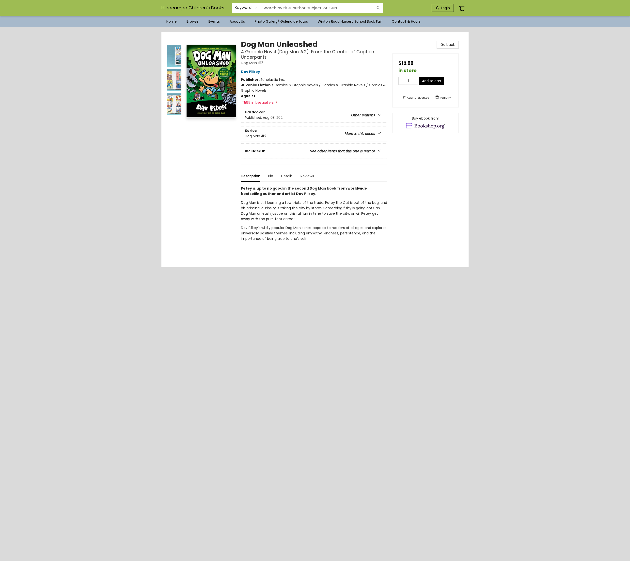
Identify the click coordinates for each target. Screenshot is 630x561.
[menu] (315, 21)
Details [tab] (287, 176)
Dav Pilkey (250, 71)
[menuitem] (171, 21)
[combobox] (246, 7)
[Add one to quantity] (415, 81)
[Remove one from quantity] (402, 81)
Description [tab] (250, 176)
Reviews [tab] (307, 176)
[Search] (378, 8)
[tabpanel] (314, 221)
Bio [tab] (270, 176)
